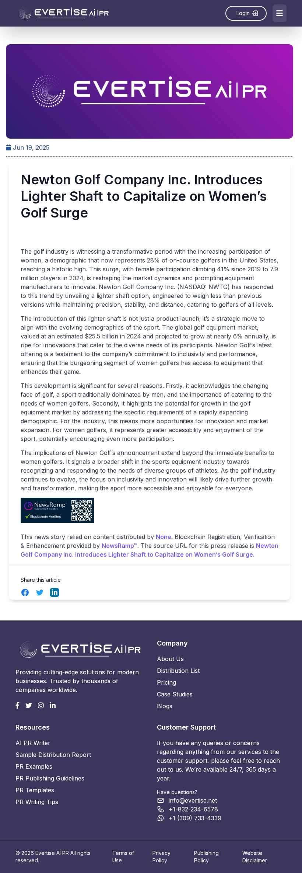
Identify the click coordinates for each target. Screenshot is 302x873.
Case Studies (175, 694)
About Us (170, 658)
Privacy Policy (161, 856)
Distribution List (178, 670)
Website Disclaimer (254, 856)
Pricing (166, 682)
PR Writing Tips (36, 802)
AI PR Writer (32, 743)
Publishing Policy (206, 856)
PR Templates (34, 790)
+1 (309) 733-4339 (195, 818)
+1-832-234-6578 (193, 809)
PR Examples (33, 766)
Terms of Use (123, 856)
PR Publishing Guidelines (49, 778)
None (163, 536)
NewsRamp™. (120, 545)
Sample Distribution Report (53, 754)
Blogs (164, 706)
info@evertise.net (193, 800)
